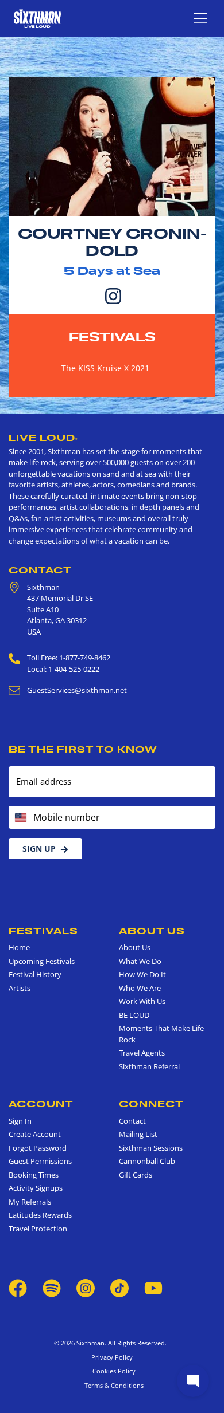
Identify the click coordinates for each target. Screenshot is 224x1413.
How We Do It (142, 974)
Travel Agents (142, 1053)
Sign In (20, 1121)
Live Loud (43, 437)
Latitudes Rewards (40, 1215)
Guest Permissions (40, 1161)
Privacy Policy (112, 1357)
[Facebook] (18, 1287)
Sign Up (39, 849)
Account (41, 1103)
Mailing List (138, 1134)
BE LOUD (134, 1015)
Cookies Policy (112, 1371)
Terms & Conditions (112, 1385)
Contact (40, 570)
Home (19, 947)
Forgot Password (38, 1148)
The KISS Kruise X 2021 (105, 368)
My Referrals (30, 1201)
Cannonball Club (147, 1161)
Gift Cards (135, 1175)
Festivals (112, 337)
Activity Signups (36, 1188)
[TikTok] (120, 1287)
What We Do (140, 961)
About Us (152, 930)
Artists (19, 988)
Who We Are (140, 988)
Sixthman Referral (149, 1066)
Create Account (35, 1134)
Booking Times (34, 1175)
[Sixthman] (37, 18)
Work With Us (142, 1001)
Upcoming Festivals (42, 961)
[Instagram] (113, 295)
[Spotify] (52, 1287)
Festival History (35, 974)
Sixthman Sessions (151, 1148)
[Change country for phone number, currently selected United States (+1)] (19, 817)
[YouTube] (153, 1287)
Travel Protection (38, 1228)
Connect (151, 1103)
